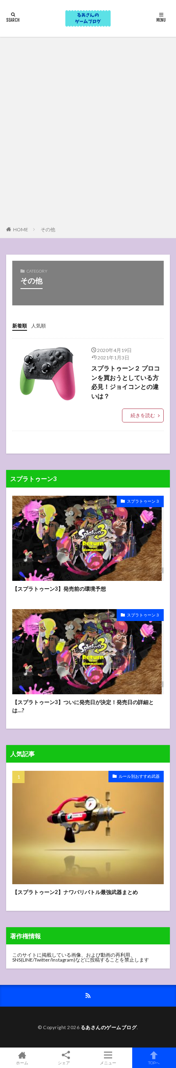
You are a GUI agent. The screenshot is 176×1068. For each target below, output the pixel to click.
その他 (48, 229)
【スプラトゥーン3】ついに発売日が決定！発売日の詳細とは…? (83, 706)
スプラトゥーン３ (143, 501)
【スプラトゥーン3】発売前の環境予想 (59, 588)
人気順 (38, 326)
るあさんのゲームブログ (109, 1027)
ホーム (22, 1062)
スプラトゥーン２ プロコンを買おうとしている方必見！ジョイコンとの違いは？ (125, 382)
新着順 (19, 326)
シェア (64, 1062)
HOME (20, 229)
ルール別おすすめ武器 (139, 776)
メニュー (108, 1062)
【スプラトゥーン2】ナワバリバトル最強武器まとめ (75, 892)
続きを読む (143, 415)
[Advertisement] (88, 133)
